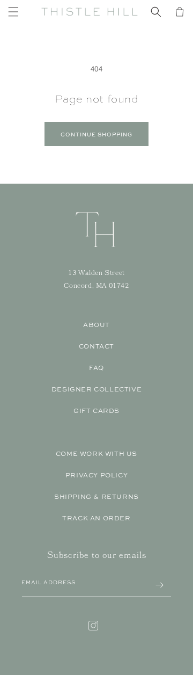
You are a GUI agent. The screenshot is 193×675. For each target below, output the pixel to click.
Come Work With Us (96, 453)
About (96, 325)
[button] (13, 12)
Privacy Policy (96, 475)
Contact (96, 346)
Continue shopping (96, 134)
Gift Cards (96, 411)
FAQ (96, 368)
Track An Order (96, 518)
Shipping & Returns (96, 496)
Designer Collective (96, 389)
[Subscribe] (159, 585)
